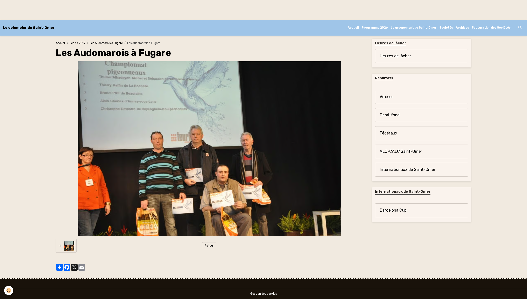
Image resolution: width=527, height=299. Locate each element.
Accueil (353, 27)
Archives (462, 27)
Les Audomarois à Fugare (106, 43)
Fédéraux (388, 133)
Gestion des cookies (263, 294)
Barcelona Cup (393, 210)
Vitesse (387, 96)
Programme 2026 (375, 27)
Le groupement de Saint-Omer (413, 27)
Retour (209, 245)
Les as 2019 (77, 43)
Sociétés (446, 27)
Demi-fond (390, 115)
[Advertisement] (75, 9)
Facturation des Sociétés (491, 27)
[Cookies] (8, 290)
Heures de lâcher (395, 56)
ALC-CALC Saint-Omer (401, 151)
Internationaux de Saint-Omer (408, 169)
